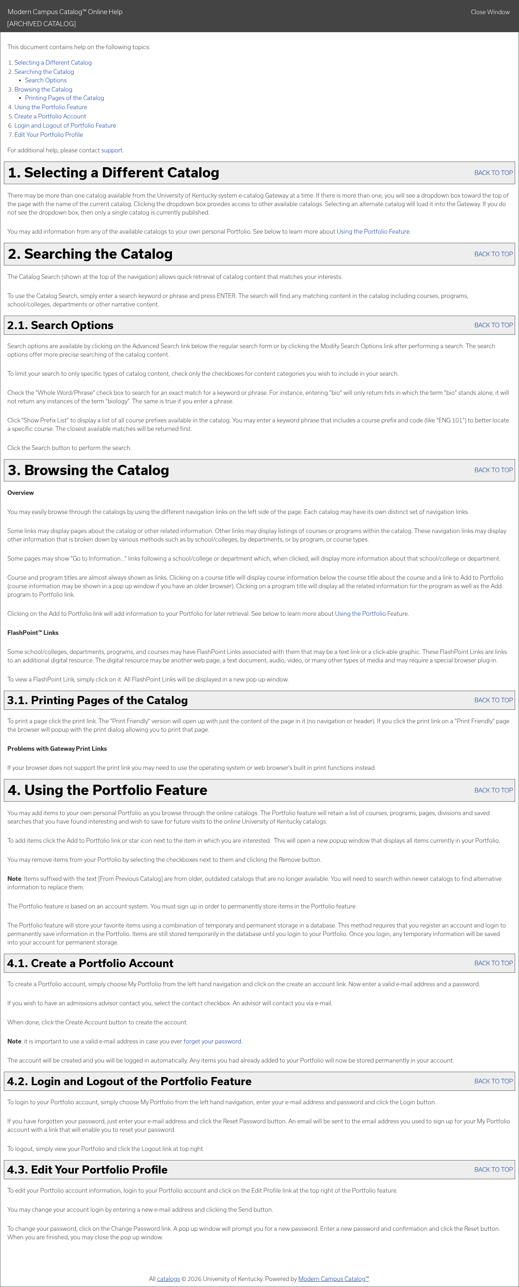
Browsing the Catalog (43, 89)
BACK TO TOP (494, 173)
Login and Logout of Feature (65, 125)
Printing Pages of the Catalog (64, 98)
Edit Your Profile (48, 134)
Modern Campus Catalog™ (333, 1279)
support (112, 150)
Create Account (50, 116)
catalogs (168, 1279)
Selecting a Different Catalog (53, 62)
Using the (360, 613)
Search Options (46, 80)
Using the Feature (50, 107)
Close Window (490, 12)
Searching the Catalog (44, 72)
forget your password (212, 1041)
